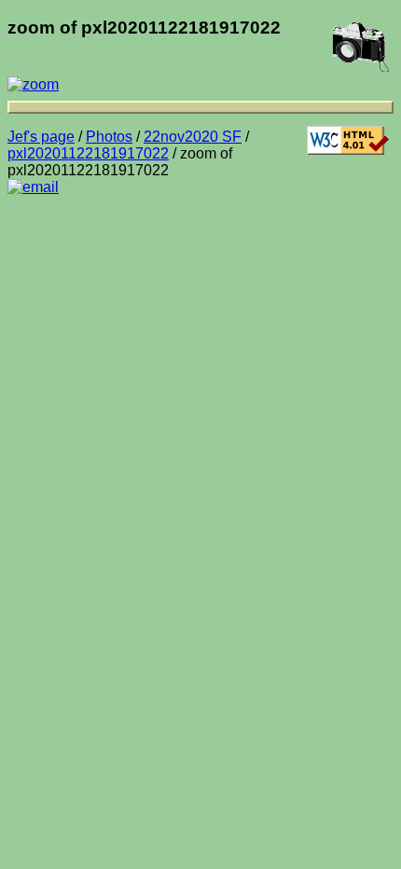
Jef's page (41, 137)
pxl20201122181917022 (88, 153)
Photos (109, 137)
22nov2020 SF (193, 137)
